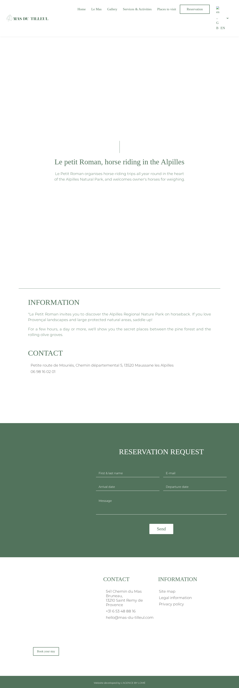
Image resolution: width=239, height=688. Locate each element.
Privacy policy (171, 604)
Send (161, 528)
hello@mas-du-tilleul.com (129, 617)
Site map (167, 591)
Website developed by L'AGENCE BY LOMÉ (119, 682)
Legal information (175, 597)
